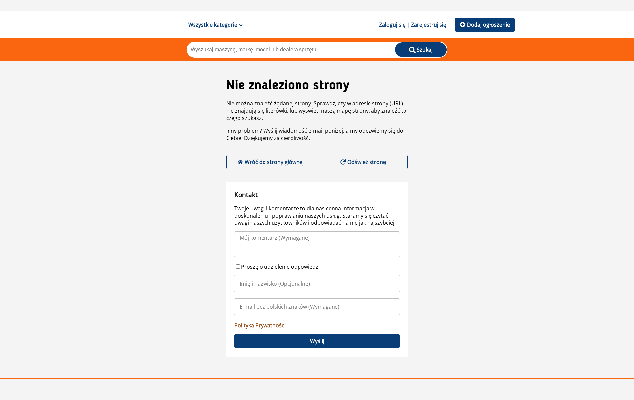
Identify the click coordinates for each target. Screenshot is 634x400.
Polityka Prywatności (260, 325)
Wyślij (317, 341)
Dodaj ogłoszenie (488, 24)
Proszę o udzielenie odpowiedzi (280, 266)
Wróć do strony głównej (274, 162)
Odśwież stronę (366, 162)
